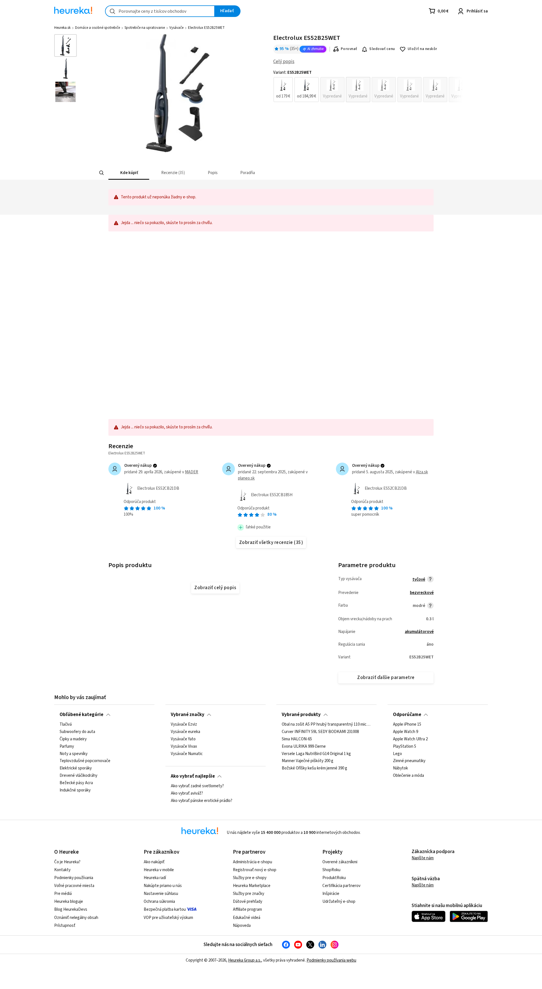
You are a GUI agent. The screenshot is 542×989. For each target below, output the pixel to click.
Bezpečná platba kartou (165, 909)
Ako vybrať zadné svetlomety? (197, 786)
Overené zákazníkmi (339, 862)
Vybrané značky (187, 714)
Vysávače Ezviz (184, 724)
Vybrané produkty (301, 714)
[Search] (101, 172)
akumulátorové (419, 632)
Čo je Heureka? (67, 862)
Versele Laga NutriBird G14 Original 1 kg (316, 753)
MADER (191, 472)
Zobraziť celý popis (215, 587)
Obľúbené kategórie (81, 714)
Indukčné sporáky (75, 790)
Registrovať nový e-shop (254, 870)
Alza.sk (422, 472)
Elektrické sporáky (76, 768)
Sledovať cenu (382, 48)
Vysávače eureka (185, 732)
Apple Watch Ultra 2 (410, 739)
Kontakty (62, 870)
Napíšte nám (423, 858)
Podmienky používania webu (331, 960)
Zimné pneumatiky (409, 761)
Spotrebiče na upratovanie (144, 27)
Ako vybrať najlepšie (193, 776)
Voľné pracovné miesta (74, 886)
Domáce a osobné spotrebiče (97, 27)
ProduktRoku (334, 878)
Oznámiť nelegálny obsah (76, 918)
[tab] (128, 173)
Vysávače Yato (183, 739)
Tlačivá (66, 724)
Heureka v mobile (159, 870)
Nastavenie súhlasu (161, 894)
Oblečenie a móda (408, 775)
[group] (368, 89)
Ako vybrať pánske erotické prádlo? (201, 801)
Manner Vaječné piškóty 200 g (307, 761)
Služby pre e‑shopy (249, 878)
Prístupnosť (64, 926)
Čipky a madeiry (73, 739)
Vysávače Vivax (184, 746)
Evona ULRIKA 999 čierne (304, 746)
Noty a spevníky (74, 753)
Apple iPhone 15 (407, 724)
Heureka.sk (62, 27)
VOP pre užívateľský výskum (168, 918)
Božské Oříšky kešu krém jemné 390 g (314, 768)
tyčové (418, 579)
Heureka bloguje (68, 902)
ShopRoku (331, 870)
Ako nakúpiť (154, 862)
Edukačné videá (246, 918)
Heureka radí (155, 878)
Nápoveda (242, 926)
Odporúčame (407, 714)
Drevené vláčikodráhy (78, 775)
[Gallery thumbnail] (65, 45)
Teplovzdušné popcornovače (85, 761)
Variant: (292, 72)
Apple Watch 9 (405, 732)
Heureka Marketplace (251, 886)
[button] (128, 173)
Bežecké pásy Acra (76, 783)
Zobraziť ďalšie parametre (385, 677)
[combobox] (160, 11)
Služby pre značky (248, 894)
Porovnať (349, 48)
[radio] (283, 89)
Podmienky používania (73, 878)
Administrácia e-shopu (252, 862)
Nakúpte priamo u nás (163, 886)
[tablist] (235, 173)
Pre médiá (63, 894)
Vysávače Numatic (187, 753)
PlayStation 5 (404, 746)
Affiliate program (247, 909)
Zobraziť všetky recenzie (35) (271, 542)
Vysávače (176, 27)
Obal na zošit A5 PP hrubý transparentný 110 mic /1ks (326, 724)
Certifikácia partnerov (341, 886)
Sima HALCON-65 (297, 739)
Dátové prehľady (247, 902)
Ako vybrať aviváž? (187, 793)
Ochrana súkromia (159, 902)
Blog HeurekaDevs (70, 909)
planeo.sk (246, 478)
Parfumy (67, 746)
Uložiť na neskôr (422, 48)
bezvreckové (422, 593)
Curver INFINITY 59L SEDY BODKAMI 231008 (320, 732)
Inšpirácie (330, 894)
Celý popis (283, 61)
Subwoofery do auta (77, 732)
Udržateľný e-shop (338, 902)
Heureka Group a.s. (244, 960)
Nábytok (400, 768)
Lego (397, 753)
